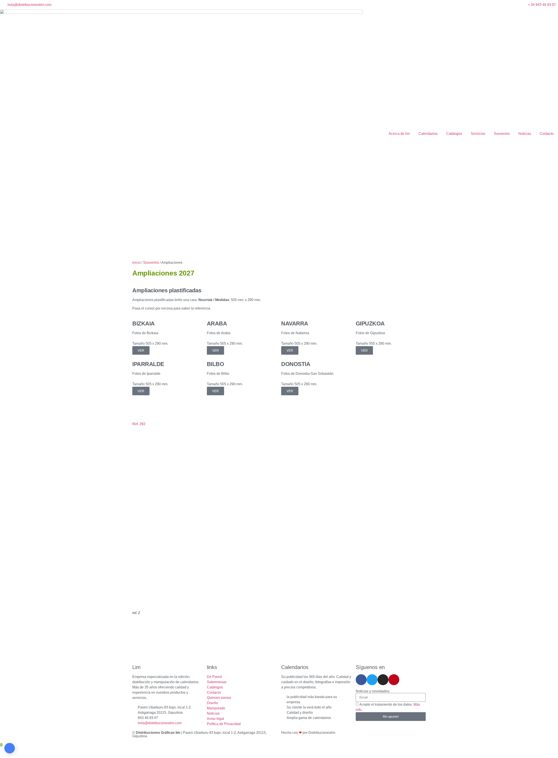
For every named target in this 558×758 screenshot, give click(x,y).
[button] (279, 429)
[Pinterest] (393, 679)
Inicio (136, 262)
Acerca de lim (399, 133)
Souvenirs (502, 133)
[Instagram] (383, 679)
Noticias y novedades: (373, 691)
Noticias (524, 133)
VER (141, 350)
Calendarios (427, 133)
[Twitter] (372, 679)
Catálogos (454, 133)
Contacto (547, 133)
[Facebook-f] (361, 679)
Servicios (478, 133)
